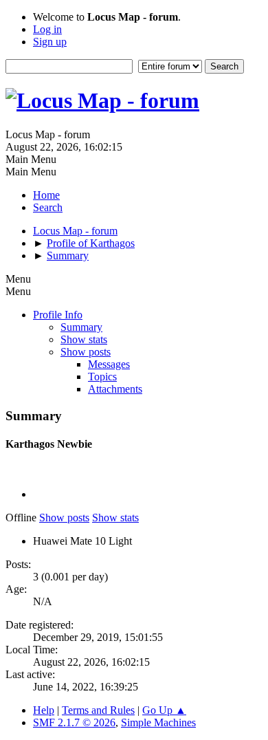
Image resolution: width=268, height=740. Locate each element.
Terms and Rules (98, 710)
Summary (81, 327)
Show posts (85, 352)
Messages (109, 364)
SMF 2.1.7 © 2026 (74, 722)
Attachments (115, 389)
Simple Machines (158, 722)
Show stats (83, 339)
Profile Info (57, 314)
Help (43, 710)
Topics (102, 376)
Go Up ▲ (164, 710)
